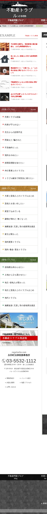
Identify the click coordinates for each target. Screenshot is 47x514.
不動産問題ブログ (16, 21)
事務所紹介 (10, 378)
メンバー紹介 (26, 378)
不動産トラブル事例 (31, 35)
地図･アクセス (26, 382)
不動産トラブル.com (20, 14)
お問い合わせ (11, 387)
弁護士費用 (10, 382)
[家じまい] (19, 320)
